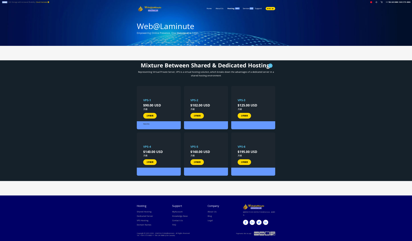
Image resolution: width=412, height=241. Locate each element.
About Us (219, 8)
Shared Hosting (144, 211)
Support (258, 8)
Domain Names (144, 224)
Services (246, 8)
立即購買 (149, 116)
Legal (210, 220)
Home (209, 8)
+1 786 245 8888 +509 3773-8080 (398, 2)
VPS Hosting (142, 220)
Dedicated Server (145, 216)
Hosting (231, 8)
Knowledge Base (180, 216)
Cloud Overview (42, 2)
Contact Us (177, 220)
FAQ (174, 224)
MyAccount (177, 211)
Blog (210, 216)
